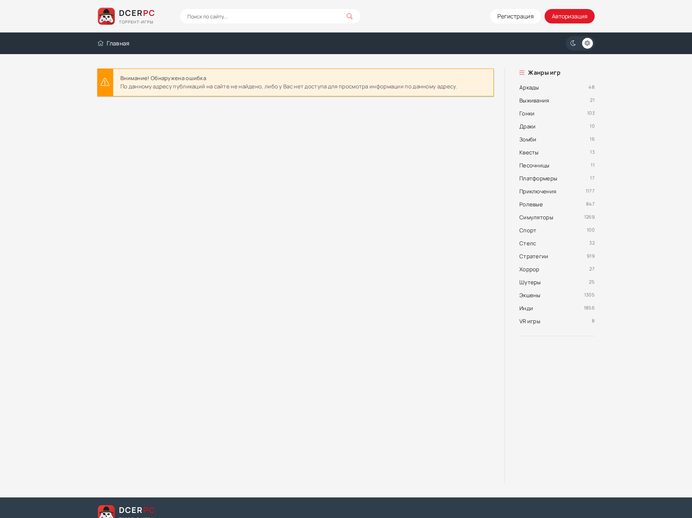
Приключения (537, 191)
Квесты (529, 152)
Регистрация (515, 16)
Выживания (534, 100)
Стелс (527, 243)
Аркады (529, 87)
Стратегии (534, 256)
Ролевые (531, 204)
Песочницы (534, 165)
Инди (526, 308)
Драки (527, 126)
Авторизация (569, 16)
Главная (118, 43)
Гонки (527, 113)
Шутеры (530, 282)
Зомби (528, 139)
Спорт (528, 230)
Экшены (530, 295)
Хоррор (529, 269)
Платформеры (538, 178)
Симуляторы (536, 217)
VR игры (529, 321)
